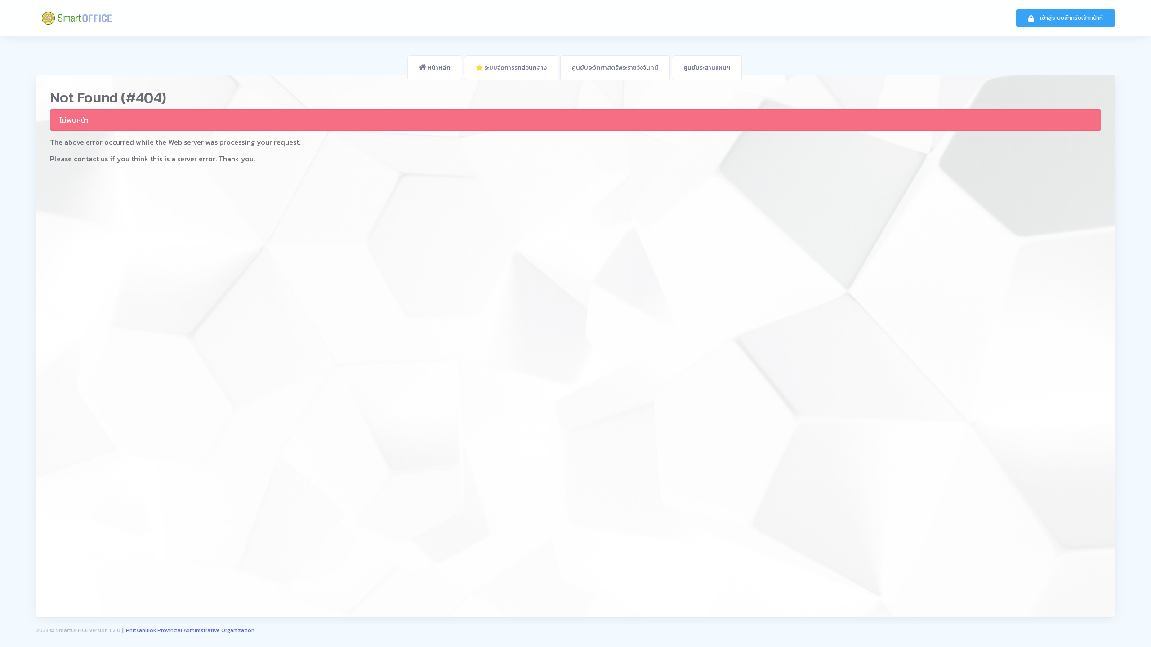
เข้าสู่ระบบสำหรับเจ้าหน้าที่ (1071, 17)
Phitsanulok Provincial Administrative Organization (190, 630)
